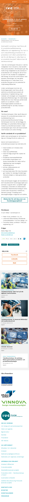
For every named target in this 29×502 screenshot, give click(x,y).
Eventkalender (12, 38)
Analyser (4, 451)
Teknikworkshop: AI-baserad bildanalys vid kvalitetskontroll (14, 308)
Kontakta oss (6, 487)
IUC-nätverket (7, 445)
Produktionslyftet (6, 467)
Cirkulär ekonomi (14, 336)
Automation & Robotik (8, 478)
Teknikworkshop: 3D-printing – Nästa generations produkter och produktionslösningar (14, 361)
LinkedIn (14, 259)
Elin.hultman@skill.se (8, 233)
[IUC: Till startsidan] (14, 8)
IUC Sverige (4, 38)
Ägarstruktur (5, 432)
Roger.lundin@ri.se (7, 235)
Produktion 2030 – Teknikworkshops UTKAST (12, 474)
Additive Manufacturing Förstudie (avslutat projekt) (11, 481)
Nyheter (4, 490)
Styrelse (3, 435)
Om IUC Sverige (7, 423)
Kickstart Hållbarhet (7, 464)
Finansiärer (4, 437)
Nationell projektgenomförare (10, 454)
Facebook (14, 255)
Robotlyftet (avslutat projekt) (10, 470)
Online (7, 17)
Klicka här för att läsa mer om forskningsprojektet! (15, 200)
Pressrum (5, 496)
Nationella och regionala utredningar (12, 457)
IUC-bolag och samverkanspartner (12, 426)
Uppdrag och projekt (9, 461)
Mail (14, 263)
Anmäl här (14, 29)
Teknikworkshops (17, 17)
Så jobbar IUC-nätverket (8, 448)
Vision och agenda (6, 429)
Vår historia (4, 440)
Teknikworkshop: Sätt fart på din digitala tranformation (14, 281)
